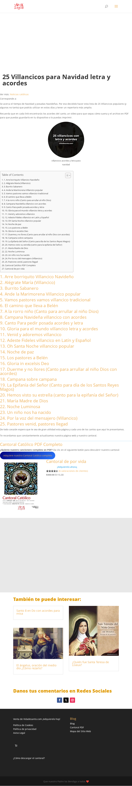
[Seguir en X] (66, 700)
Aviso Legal (19, 732)
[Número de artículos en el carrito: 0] (16, 745)
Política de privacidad (24, 729)
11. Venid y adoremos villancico (20, 214)
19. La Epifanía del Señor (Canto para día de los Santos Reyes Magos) (37, 241)
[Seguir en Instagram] (72, 700)
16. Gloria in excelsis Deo (16, 231)
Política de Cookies (23, 725)
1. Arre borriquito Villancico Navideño (21, 179)
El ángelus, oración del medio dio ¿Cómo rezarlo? (36, 666)
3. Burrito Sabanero (13, 186)
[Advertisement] (66, 39)
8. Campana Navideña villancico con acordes (25, 203)
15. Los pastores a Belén (16, 227)
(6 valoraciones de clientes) (73, 470)
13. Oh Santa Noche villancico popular (23, 220)
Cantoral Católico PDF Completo (20, 265)
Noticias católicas (19, 94)
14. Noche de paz (13, 224)
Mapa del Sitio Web (80, 731)
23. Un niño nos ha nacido (17, 255)
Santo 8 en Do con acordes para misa (38, 612)
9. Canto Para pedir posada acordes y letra (24, 207)
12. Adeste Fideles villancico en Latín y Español (27, 217)
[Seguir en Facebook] (59, 700)
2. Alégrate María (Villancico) (17, 183)
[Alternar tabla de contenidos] (66, 175)
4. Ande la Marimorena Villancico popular (23, 190)
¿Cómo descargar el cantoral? (29, 758)
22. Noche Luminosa (14, 251)
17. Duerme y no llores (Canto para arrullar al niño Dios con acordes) (37, 234)
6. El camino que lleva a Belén (18, 197)
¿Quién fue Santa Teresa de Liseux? (90, 663)
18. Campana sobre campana (19, 238)
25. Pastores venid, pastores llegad (21, 261)
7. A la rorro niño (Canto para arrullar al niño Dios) (27, 200)
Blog (72, 723)
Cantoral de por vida (14, 268)
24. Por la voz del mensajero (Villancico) (23, 258)
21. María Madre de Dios (16, 248)
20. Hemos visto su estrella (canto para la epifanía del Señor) (33, 244)
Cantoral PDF (77, 727)
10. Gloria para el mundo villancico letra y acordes (28, 210)
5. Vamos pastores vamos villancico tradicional (26, 193)
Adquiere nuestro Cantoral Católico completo (27, 455)
